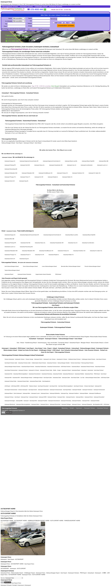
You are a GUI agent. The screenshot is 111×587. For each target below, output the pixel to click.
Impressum (21, 585)
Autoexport (4, 559)
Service (3, 578)
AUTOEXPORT (19, 559)
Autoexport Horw (6, 2)
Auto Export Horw (6, 518)
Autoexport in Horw (17, 4)
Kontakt (15, 585)
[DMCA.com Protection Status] (6, 582)
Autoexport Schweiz (7, 571)
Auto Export (11, 559)
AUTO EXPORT (21, 568)
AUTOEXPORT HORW (8, 508)
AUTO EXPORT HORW (8, 513)
